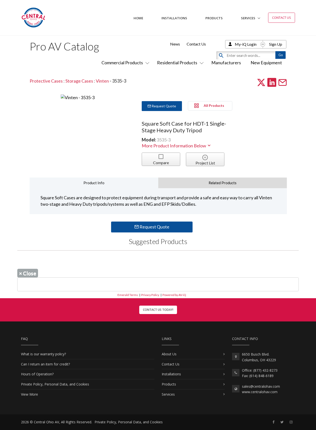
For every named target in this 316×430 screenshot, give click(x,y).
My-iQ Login (246, 44)
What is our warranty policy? (43, 354)
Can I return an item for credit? (45, 364)
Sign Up (275, 44)
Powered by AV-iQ (174, 295)
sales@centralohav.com (261, 386)
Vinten (102, 81)
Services (248, 18)
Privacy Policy (150, 295)
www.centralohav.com (259, 391)
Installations (174, 18)
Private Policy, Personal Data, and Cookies (55, 384)
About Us (169, 354)
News (175, 44)
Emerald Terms (128, 295)
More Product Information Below (174, 145)
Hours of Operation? (37, 374)
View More (29, 394)
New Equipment (266, 62)
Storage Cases (79, 81)
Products (214, 18)
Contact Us (281, 17)
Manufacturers (226, 62)
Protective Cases (46, 81)
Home (138, 18)
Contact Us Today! (158, 310)
